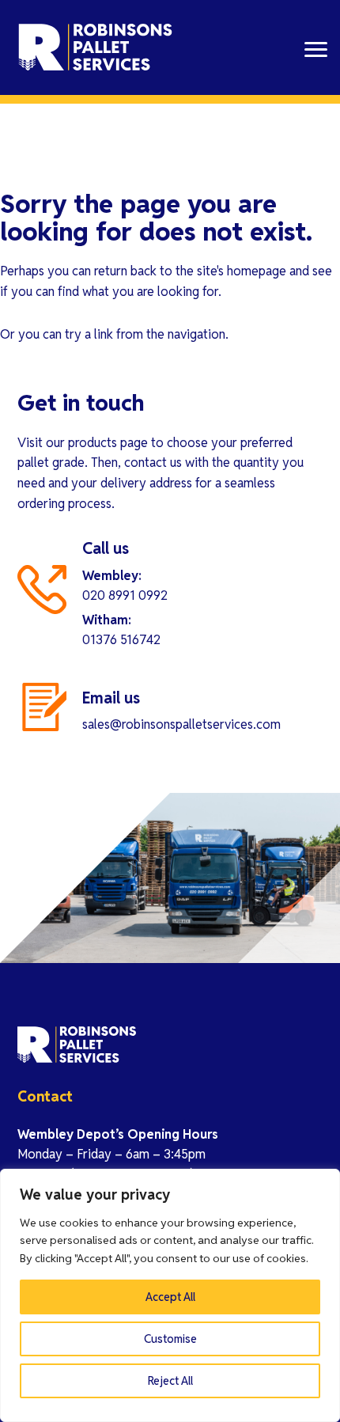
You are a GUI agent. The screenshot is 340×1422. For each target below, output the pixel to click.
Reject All (170, 1381)
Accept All (170, 1297)
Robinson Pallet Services (96, 47)
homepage (256, 271)
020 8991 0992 (125, 595)
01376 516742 (121, 639)
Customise (170, 1339)
